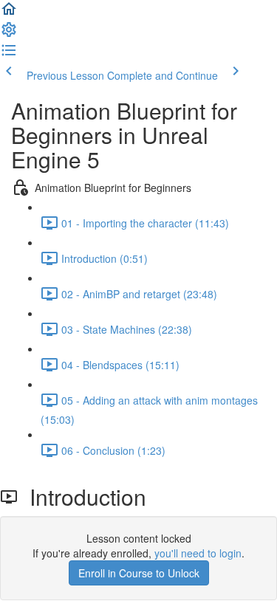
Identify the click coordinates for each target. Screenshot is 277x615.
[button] (9, 13)
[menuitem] (9, 34)
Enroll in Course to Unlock (138, 573)
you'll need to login (198, 553)
